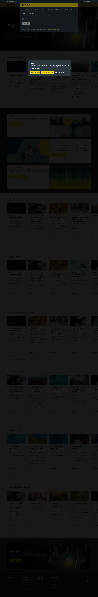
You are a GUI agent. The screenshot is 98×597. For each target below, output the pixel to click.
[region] (49, 68)
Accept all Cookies (35, 72)
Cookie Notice (36, 68)
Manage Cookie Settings (61, 72)
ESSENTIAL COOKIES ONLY (47, 72)
